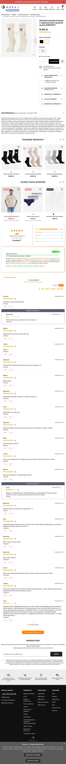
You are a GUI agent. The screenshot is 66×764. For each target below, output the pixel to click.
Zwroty (25, 706)
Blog (53, 693)
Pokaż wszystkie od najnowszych (33, 632)
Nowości (54, 710)
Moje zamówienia (43, 702)
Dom (53, 705)
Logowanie (41, 693)
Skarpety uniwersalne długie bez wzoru (33, 216)
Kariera (25, 714)
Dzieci (54, 702)
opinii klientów (17, 236)
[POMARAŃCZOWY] (57, 214)
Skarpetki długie (35, 14)
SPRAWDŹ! (44, 2)
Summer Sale (56, 707)
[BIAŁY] (34, 214)
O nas (25, 696)
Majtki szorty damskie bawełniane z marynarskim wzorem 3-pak (11, 216)
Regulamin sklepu (28, 693)
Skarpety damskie (23, 14)
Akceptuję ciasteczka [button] (33, 755)
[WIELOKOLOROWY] (11, 171)
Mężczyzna (55, 699)
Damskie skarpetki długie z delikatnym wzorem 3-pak (33, 174)
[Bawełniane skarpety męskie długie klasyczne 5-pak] (55, 157)
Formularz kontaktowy (8, 700)
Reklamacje (26, 717)
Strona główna (5, 14)
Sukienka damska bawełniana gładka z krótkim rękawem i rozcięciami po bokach (54, 216)
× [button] (64, 743)
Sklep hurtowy (27, 726)
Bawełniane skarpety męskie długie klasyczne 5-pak (54, 174)
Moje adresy (41, 705)
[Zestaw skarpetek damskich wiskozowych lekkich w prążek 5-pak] (11, 157)
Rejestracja (41, 696)
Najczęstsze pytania (7, 703)
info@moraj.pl (5, 697)
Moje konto (41, 699)
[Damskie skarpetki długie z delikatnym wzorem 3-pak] (33, 157)
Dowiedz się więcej (37, 751)
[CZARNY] (31, 214)
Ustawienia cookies (29, 733)
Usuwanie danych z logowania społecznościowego (29, 721)
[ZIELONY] (54, 214)
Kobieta (14, 14)
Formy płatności (28, 704)
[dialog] (33, 753)
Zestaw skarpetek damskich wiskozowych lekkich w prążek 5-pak (11, 174)
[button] (40, 8)
